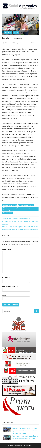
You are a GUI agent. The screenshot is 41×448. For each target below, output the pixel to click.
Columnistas (8, 32)
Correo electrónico (10, 286)
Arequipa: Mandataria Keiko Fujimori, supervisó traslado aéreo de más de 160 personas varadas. (24, 430)
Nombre (6, 278)
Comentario (7, 249)
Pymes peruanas (7, 213)
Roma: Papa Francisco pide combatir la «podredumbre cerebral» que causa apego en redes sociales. (20, 221)
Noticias (16, 32)
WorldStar (29, 445)
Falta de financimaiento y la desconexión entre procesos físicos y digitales (19, 209)
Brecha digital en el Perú (10, 205)
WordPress (19, 445)
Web (4, 295)
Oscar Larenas (24, 43)
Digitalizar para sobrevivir (25, 205)
